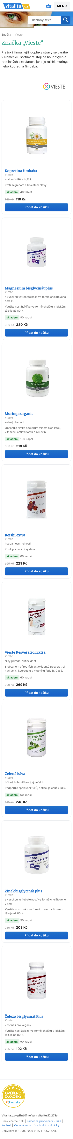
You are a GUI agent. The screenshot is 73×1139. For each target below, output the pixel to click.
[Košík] (49, 6)
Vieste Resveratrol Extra (25, 654)
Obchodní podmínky (46, 1125)
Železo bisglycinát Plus (24, 1018)
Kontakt (6, 1125)
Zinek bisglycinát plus (23, 893)
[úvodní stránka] (16, 6)
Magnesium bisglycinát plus (29, 290)
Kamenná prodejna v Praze (44, 1121)
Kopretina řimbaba (21, 172)
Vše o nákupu (22, 1125)
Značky (6, 34)
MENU (62, 6)
